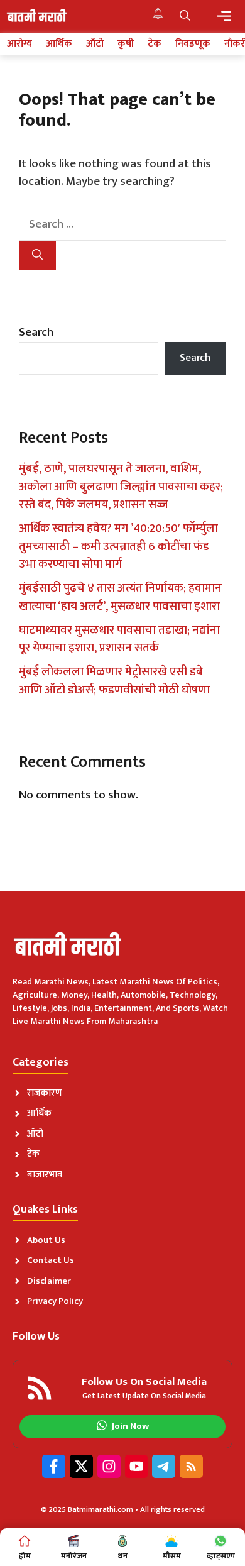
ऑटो (95, 44)
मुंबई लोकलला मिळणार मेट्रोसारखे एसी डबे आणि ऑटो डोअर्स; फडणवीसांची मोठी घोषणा (114, 681)
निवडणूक (192, 44)
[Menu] (224, 16)
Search (36, 332)
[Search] (37, 256)
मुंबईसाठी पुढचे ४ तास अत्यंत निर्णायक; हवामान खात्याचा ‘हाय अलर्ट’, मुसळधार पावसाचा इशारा (120, 597)
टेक (154, 44)
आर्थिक (59, 44)
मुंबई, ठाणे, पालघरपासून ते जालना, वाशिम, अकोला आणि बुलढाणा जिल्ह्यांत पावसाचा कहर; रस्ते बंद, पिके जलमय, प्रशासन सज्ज (121, 486)
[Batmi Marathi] (37, 16)
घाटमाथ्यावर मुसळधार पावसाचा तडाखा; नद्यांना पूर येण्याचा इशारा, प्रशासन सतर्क (119, 639)
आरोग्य (19, 44)
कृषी (125, 44)
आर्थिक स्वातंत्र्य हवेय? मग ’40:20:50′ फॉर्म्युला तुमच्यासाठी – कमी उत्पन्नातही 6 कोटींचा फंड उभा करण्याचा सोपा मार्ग (118, 546)
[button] (185, 16)
